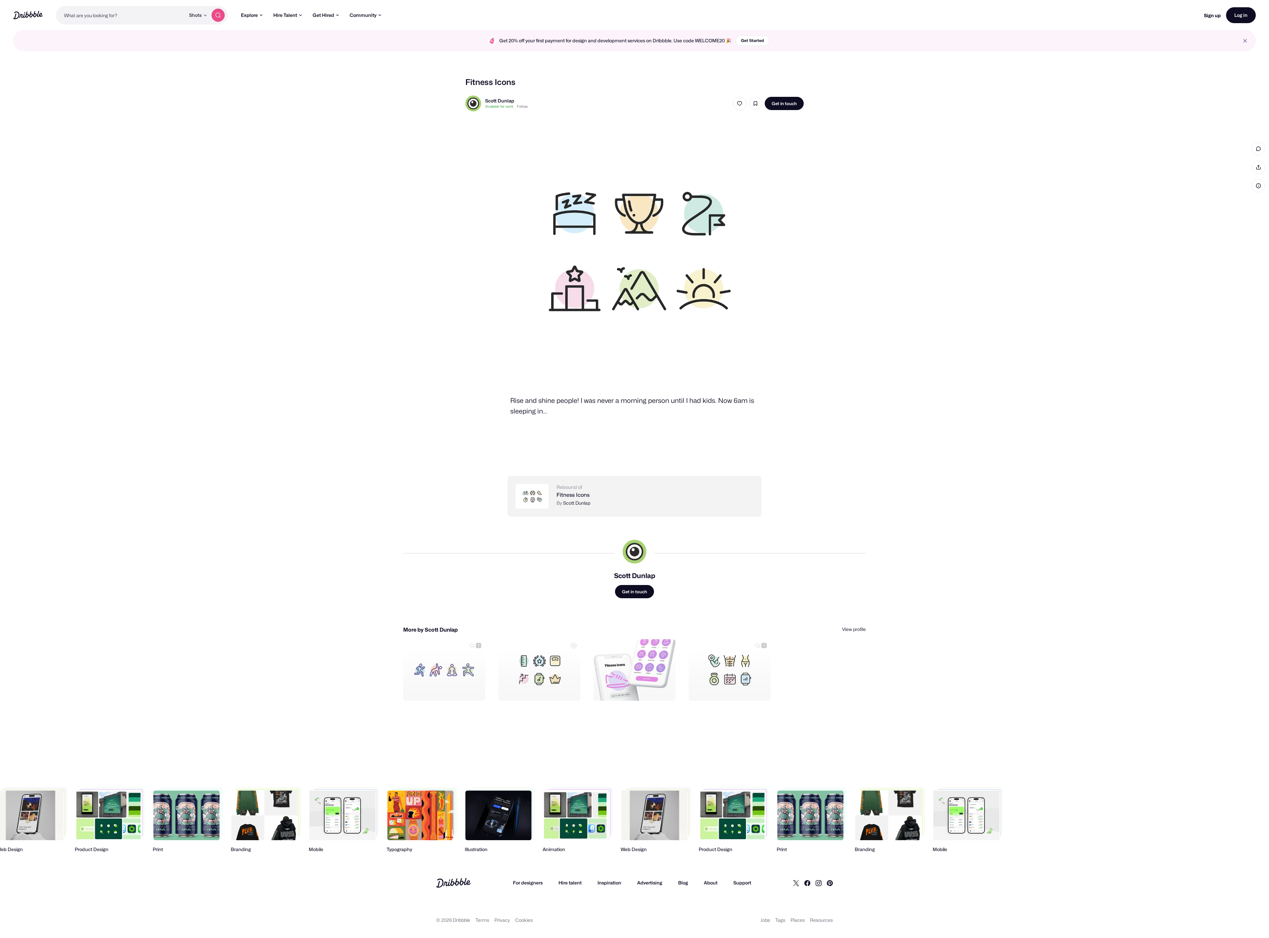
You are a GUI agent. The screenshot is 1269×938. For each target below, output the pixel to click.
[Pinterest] (830, 883)
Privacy (502, 920)
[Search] (218, 15)
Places (797, 920)
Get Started (752, 40)
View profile (854, 629)
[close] (1245, 41)
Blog (683, 882)
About (710, 882)
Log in (1241, 15)
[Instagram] (819, 883)
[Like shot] (739, 103)
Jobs (765, 920)
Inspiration (609, 882)
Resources (821, 920)
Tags (780, 920)
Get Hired (323, 15)
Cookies (524, 920)
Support (742, 882)
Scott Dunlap (499, 100)
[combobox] (120, 15)
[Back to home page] (28, 15)
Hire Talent (285, 15)
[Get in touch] (446, 688)
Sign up (1212, 15)
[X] (796, 883)
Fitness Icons (573, 495)
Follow (522, 106)
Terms (482, 920)
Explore (249, 15)
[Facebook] (807, 883)
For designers (528, 882)
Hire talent (570, 882)
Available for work (499, 106)
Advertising (649, 882)
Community (363, 15)
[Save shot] (755, 103)
